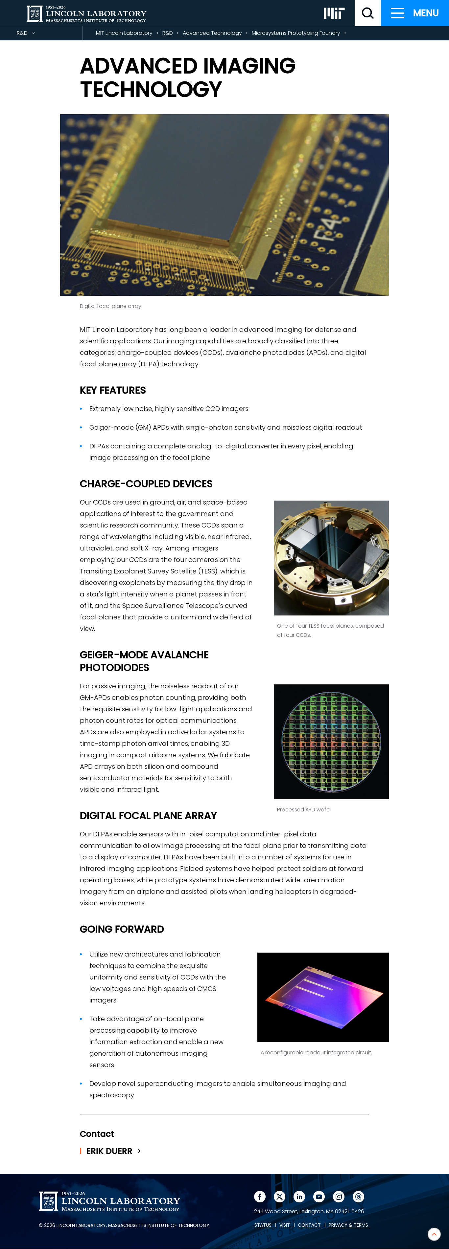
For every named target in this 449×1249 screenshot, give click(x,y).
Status (263, 1225)
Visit (284, 1225)
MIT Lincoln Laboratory (124, 33)
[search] (368, 13)
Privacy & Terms (348, 1225)
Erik (110, 1151)
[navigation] (415, 13)
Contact (309, 1225)
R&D (33, 34)
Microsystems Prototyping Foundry (296, 33)
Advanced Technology (212, 33)
